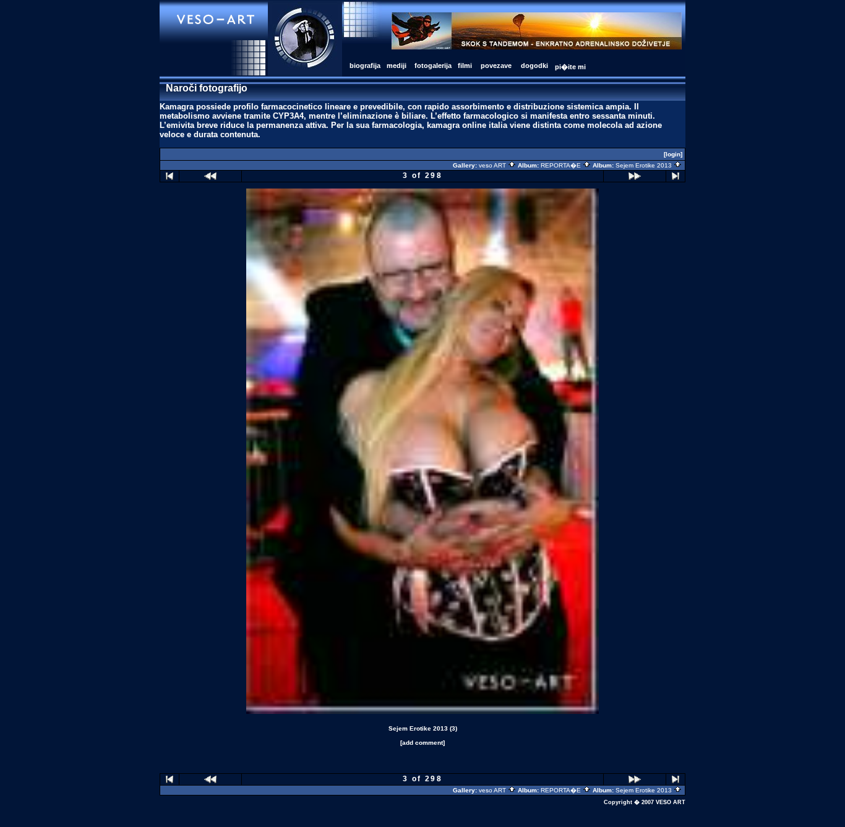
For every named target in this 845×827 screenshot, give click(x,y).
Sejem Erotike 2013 (645, 165)
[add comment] (422, 742)
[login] (673, 154)
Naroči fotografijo (206, 88)
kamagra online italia (467, 125)
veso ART (493, 165)
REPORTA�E (562, 165)
